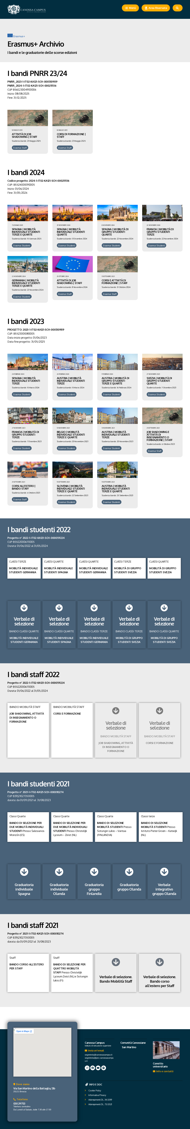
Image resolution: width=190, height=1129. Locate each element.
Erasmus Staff (20, 147)
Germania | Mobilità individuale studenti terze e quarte (26, 283)
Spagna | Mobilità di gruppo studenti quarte (115, 232)
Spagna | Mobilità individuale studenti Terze (26, 380)
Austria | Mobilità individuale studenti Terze (71, 380)
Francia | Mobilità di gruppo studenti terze (160, 232)
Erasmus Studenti (21, 245)
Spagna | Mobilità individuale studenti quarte (71, 232)
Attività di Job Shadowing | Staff (24, 135)
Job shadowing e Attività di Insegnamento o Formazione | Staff (159, 436)
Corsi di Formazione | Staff (71, 135)
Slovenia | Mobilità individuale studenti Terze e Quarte (71, 488)
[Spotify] (103, 1068)
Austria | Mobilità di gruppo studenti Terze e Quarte (115, 380)
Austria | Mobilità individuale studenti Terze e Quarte (116, 488)
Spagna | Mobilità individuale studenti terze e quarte (26, 232)
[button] (21, 1085)
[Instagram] (87, 1068)
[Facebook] (92, 1068)
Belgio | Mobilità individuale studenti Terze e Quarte (71, 434)
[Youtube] (98, 1068)
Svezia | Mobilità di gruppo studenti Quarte (159, 380)
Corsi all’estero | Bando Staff (23, 487)
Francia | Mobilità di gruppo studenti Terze (25, 434)
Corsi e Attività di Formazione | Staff (115, 282)
